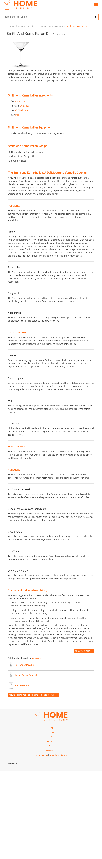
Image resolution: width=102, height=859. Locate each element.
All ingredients (44, 26)
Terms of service (41, 755)
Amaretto (58, 26)
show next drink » (84, 650)
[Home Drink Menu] (20, 8)
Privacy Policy (54, 755)
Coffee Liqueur (22, 110)
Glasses (51, 746)
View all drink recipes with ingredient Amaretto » (33, 694)
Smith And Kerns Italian (76, 26)
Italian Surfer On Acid (26, 675)
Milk (17, 114)
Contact (64, 755)
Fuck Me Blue (22, 685)
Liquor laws (51, 732)
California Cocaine (24, 665)
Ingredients (51, 741)
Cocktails (30, 26)
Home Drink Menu (15, 26)
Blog (51, 728)
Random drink (51, 750)
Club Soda (24, 105)
